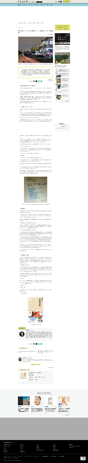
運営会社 (5, 457)
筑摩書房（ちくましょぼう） (27, 357)
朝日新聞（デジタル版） (7, 444)
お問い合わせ (16, 457)
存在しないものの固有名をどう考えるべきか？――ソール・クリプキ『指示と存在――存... (50, 410)
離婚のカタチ (6, 451)
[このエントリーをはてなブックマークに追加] (41, 81)
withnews (5, 450)
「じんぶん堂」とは (60, 28)
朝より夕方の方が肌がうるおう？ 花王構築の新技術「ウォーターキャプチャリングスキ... (37, 410)
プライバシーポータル (28, 456)
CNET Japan (22, 444)
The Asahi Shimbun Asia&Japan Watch (75, 446)
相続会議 (54, 445)
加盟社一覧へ (66, 28)
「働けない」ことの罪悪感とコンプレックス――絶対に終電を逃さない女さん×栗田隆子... (64, 410)
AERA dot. (21, 448)
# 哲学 (46, 413)
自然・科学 (42, 4)
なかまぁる (38, 448)
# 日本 (19, 413)
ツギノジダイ (55, 447)
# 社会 (59, 413)
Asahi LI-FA (54, 448)
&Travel (8, 445)
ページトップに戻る (50, 367)
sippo (37, 444)
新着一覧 (19, 4)
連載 (51, 4)
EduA (4, 447)
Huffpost (21, 447)
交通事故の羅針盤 (55, 450)
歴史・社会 (31, 4)
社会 (36, 364)
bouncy (21, 450)
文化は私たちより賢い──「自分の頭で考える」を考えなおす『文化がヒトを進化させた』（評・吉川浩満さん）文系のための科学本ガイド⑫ (62, 48)
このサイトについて (7, 456)
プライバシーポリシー (36, 456)
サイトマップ (14, 456)
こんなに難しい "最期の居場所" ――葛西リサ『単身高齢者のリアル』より (23, 410)
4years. (54, 444)
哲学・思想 (25, 4)
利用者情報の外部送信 (45, 456)
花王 (32, 413)
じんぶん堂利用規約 (61, 456)
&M (4, 445)
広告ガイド (10, 457)
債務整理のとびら (23, 451)
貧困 (39, 364)
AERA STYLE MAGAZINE (40, 450)
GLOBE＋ (38, 445)
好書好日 (66, 1)
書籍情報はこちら (50, 79)
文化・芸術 (37, 4)
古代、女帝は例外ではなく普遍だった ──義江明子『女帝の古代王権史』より (62, 66)
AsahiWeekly (71, 447)
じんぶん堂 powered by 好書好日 (23, 2)
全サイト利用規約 (53, 456)
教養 (47, 4)
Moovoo (5, 448)
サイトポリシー (20, 456)
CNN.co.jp (21, 445)
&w (6, 445)
